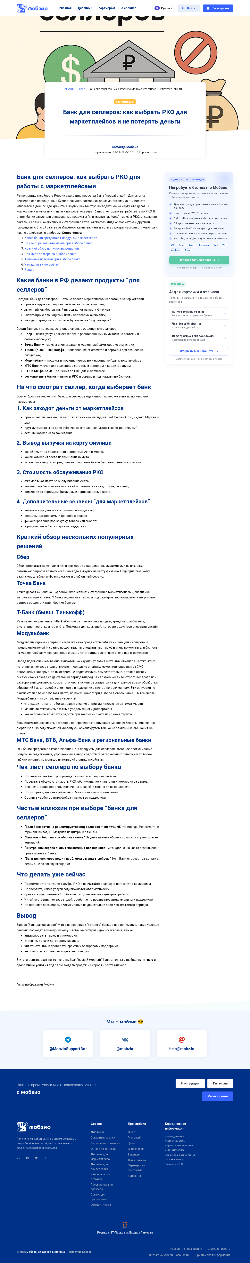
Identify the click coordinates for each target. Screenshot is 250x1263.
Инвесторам (136, 1148)
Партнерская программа (136, 1168)
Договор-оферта (219, 1248)
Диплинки (85, 8)
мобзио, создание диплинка (45, 1251)
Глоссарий (134, 1137)
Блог (82, 89)
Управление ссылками (105, 1143)
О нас (131, 1132)
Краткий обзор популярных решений (51, 248)
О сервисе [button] (128, 8)
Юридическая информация (212, 1255)
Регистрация (218, 1096)
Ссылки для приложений (99, 1197)
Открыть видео (101, 1204)
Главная (65, 8)
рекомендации (125, 101)
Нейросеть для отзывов (101, 1177)
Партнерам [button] (106, 8)
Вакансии (134, 1154)
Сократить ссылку (103, 1137)
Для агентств (137, 1160)
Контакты (134, 1175)
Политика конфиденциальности (168, 1255)
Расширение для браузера (102, 1187)
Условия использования (186, 1248)
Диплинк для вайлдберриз (99, 1167)
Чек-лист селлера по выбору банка (50, 254)
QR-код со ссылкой (103, 1148)
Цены (131, 1143)
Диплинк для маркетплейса (100, 1157)
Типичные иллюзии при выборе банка (52, 259)
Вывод (29, 270)
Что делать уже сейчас (41, 264)
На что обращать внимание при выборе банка (58, 243)
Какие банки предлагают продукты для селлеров (60, 238)
